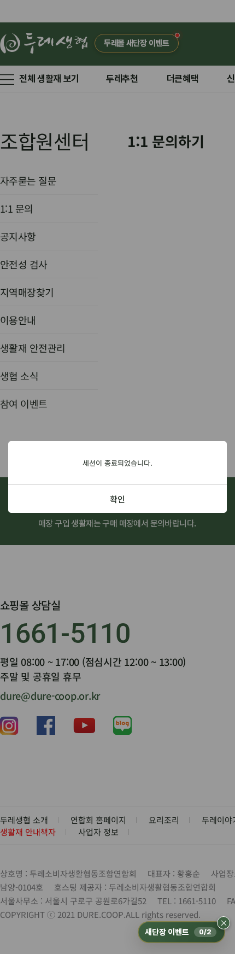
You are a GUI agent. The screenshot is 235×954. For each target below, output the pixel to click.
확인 (117, 499)
